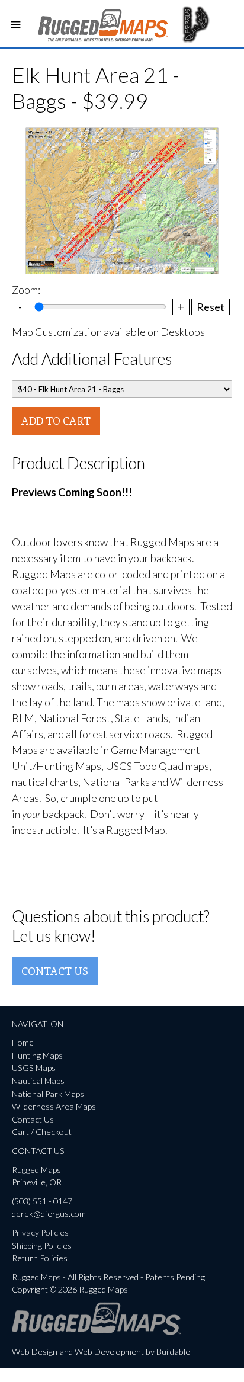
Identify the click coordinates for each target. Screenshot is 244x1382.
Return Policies (40, 1258)
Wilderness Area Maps (54, 1106)
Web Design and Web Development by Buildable (101, 1351)
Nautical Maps (38, 1081)
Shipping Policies (42, 1245)
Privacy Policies (40, 1232)
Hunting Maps (37, 1055)
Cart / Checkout (42, 1132)
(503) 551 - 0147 (42, 1201)
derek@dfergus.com (49, 1213)
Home (23, 1042)
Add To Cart (56, 420)
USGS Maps (34, 1068)
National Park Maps (48, 1094)
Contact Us (54, 971)
